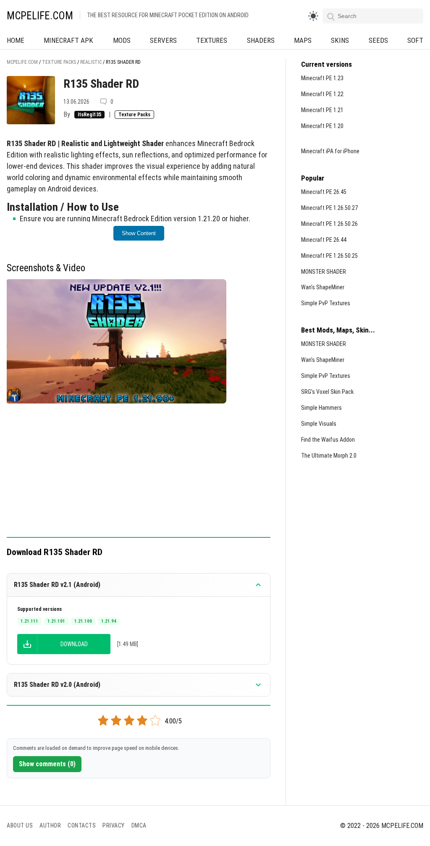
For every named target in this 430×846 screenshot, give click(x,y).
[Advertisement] (138, 475)
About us (20, 825)
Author (50, 825)
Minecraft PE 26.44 (323, 239)
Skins (340, 40)
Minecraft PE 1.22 (322, 94)
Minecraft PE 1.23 (322, 78)
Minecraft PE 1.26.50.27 (329, 207)
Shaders (261, 40)
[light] (313, 16)
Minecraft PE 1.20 (322, 126)
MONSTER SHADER (323, 271)
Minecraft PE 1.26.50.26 (329, 223)
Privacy (113, 825)
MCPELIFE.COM (40, 16)
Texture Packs (134, 115)
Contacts (82, 825)
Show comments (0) (47, 764)
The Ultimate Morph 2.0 (329, 455)
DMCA (139, 825)
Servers (163, 40)
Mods (122, 40)
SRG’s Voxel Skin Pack (327, 391)
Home (15, 40)
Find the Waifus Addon (328, 439)
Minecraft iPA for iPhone (330, 151)
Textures (211, 40)
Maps (303, 40)
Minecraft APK (68, 40)
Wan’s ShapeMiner (322, 287)
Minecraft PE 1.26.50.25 (329, 255)
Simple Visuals (318, 423)
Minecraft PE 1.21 (322, 110)
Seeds (378, 40)
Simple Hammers (321, 407)
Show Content (139, 233)
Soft (415, 40)
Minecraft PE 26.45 (323, 192)
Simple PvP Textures (325, 303)
